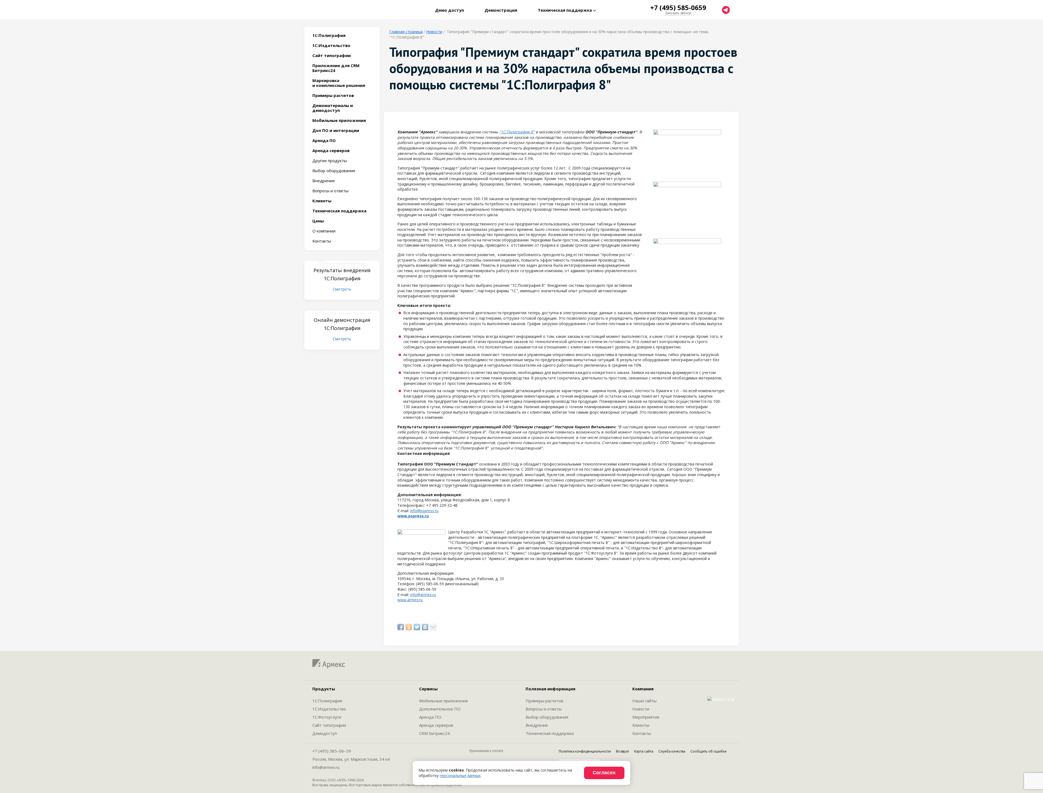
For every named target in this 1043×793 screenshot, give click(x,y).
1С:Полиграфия (327, 700)
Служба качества (671, 751)
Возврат (622, 751)
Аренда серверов (436, 725)
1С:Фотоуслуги (326, 717)
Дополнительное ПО (440, 709)
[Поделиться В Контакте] (425, 627)
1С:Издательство (329, 709)
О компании (323, 231)
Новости (434, 31)
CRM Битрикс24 (434, 733)
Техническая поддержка (550, 733)
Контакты (321, 241)
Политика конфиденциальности (585, 751)
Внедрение (323, 180)
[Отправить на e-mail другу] (433, 627)
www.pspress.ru (413, 515)
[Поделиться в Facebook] (400, 627)
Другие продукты (329, 160)
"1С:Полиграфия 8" (517, 131)
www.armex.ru (410, 599)
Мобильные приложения (443, 700)
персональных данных (460, 775)
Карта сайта (643, 751)
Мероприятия (645, 717)
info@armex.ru (423, 594)
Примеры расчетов (544, 700)
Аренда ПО (430, 717)
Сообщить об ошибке (708, 751)
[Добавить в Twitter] (417, 627)
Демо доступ (449, 10)
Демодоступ (324, 733)
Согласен (604, 772)
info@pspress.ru (424, 510)
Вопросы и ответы (330, 190)
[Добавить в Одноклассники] (409, 627)
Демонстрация (501, 10)
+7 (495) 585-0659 (678, 7)
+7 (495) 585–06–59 (331, 751)
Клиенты (640, 725)
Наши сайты (644, 700)
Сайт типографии (329, 725)
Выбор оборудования (333, 170)
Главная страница (406, 31)
